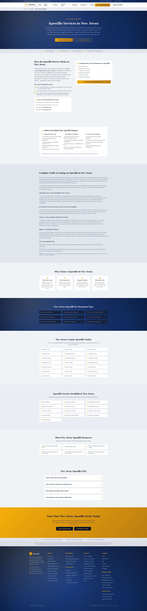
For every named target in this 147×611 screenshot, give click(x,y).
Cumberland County (70, 358)
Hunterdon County (46, 362)
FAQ (85, 580)
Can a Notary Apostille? (89, 566)
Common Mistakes (88, 571)
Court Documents (46, 410)
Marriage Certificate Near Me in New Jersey (50, 452)
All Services (50, 558)
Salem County (68, 371)
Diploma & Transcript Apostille (48, 321)
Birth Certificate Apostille (47, 312)
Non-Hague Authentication (72, 415)
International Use (70, 563)
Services (55, 4)
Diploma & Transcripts (107, 582)
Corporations (69, 580)
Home (25, 9)
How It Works (45, 4)
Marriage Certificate (70, 402)
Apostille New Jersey (70, 446)
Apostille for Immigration (70, 321)
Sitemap (116, 605)
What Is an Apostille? (89, 558)
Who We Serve (63, 4)
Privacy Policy (101, 605)
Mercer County (69, 362)
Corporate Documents (107, 587)
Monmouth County (46, 367)
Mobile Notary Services (108, 594)
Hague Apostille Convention (94, 321)
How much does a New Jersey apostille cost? (73, 484)
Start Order (50, 556)
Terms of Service (109, 605)
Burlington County (69, 353)
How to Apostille (88, 556)
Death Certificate (46, 419)
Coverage (74, 4)
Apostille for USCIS (88, 578)
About (39, 4)
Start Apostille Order (101, 4)
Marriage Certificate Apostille (71, 312)
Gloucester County (93, 358)
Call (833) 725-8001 (84, 40)
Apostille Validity (88, 573)
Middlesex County (93, 362)
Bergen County (46, 349)
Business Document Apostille (48, 317)
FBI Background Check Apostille (95, 312)
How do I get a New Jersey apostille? (73, 478)
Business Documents (94, 406)
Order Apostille (105, 566)
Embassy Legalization (94, 415)
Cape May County (46, 358)
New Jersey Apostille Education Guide (50, 446)
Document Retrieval (107, 596)
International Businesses (72, 582)
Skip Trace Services (107, 599)
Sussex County (46, 375)
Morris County (68, 367)
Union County (68, 375)
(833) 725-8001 (118, 5)
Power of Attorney (69, 406)
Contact (92, 4)
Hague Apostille (46, 415)
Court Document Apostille (70, 317)
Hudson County (92, 349)
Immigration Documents (94, 410)
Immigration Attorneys (71, 575)
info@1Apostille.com (36, 569)
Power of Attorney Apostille (94, 317)
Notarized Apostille (88, 568)
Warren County (92, 375)
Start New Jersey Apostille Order (92, 81)
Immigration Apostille (53, 580)
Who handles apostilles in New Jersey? (73, 491)
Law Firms (68, 577)
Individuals (68, 570)
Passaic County (46, 371)
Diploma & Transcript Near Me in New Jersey (97, 452)
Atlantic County (46, 353)
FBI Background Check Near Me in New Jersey (74, 452)
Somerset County (93, 371)
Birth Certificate (46, 402)
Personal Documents (70, 410)
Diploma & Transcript (47, 406)
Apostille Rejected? (88, 563)
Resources (83, 4)
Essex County (68, 349)
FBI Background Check (94, 402)
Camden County (93, 353)
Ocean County (92, 367)
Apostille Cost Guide (89, 561)
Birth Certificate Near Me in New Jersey (97, 446)
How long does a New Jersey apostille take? (73, 497)
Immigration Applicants (71, 572)
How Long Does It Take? (90, 576)
